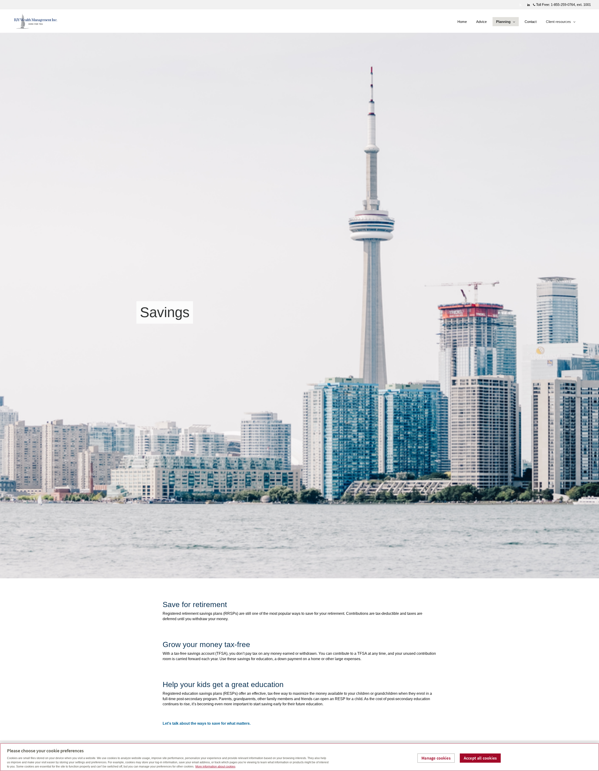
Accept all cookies (480, 758)
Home (462, 22)
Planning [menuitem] (503, 23)
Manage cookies (436, 758)
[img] (299, 289)
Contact (531, 22)
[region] (299, 757)
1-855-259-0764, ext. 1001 (571, 5)
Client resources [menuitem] (558, 23)
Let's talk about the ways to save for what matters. (207, 723)
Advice (481, 22)
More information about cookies (215, 766)
